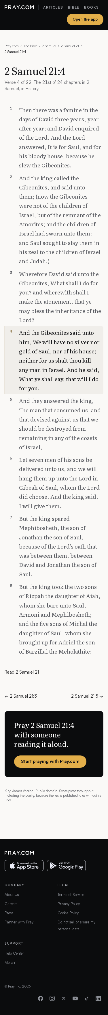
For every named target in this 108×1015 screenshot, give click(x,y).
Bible (73, 7)
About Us (12, 894)
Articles (53, 7)
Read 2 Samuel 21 (22, 672)
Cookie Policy (68, 913)
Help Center (14, 953)
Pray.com (12, 46)
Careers (11, 903)
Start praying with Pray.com (50, 761)
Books (91, 7)
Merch (10, 962)
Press (9, 913)
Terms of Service (71, 894)
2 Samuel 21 (70, 46)
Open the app (85, 19)
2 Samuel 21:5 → (87, 696)
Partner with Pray (19, 922)
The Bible (30, 46)
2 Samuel (49, 46)
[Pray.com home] (19, 7)
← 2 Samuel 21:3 (21, 696)
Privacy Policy (69, 903)
